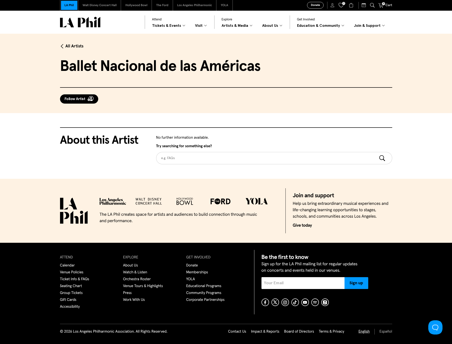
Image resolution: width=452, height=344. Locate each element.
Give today (302, 225)
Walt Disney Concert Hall (100, 5)
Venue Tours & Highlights (143, 286)
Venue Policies (72, 272)
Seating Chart (71, 286)
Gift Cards (68, 300)
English (364, 332)
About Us (130, 265)
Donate (315, 5)
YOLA (224, 5)
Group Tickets (71, 293)
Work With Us (134, 300)
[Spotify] (315, 302)
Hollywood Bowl (136, 5)
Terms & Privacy (331, 332)
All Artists (74, 46)
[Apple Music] (325, 302)
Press (127, 293)
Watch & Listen (135, 272)
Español (385, 332)
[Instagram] (285, 302)
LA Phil (69, 5)
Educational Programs (203, 286)
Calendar (67, 265)
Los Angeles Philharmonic (194, 5)
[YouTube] (305, 302)
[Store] (352, 5)
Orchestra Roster (137, 279)
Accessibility (70, 307)
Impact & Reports (265, 332)
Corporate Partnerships (205, 300)
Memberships (197, 272)
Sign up (356, 283)
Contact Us (237, 332)
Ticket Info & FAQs (74, 279)
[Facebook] (265, 302)
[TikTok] (295, 302)
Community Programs (203, 293)
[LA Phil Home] (80, 22)
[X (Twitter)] (275, 302)
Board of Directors (299, 332)
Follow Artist (75, 99)
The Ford (162, 5)
